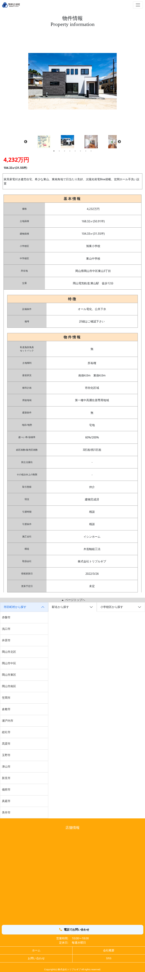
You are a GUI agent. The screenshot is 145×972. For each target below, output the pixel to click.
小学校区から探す (111, 606)
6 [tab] (80, 151)
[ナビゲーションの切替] (138, 4)
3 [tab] (64, 151)
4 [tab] (70, 151)
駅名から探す (60, 606)
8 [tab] (91, 151)
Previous (25, 142)
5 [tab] (75, 151)
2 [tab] (59, 151)
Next (119, 142)
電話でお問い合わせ (76, 929)
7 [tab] (86, 151)
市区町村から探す (15, 606)
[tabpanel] (73, 141)
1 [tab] (54, 151)
